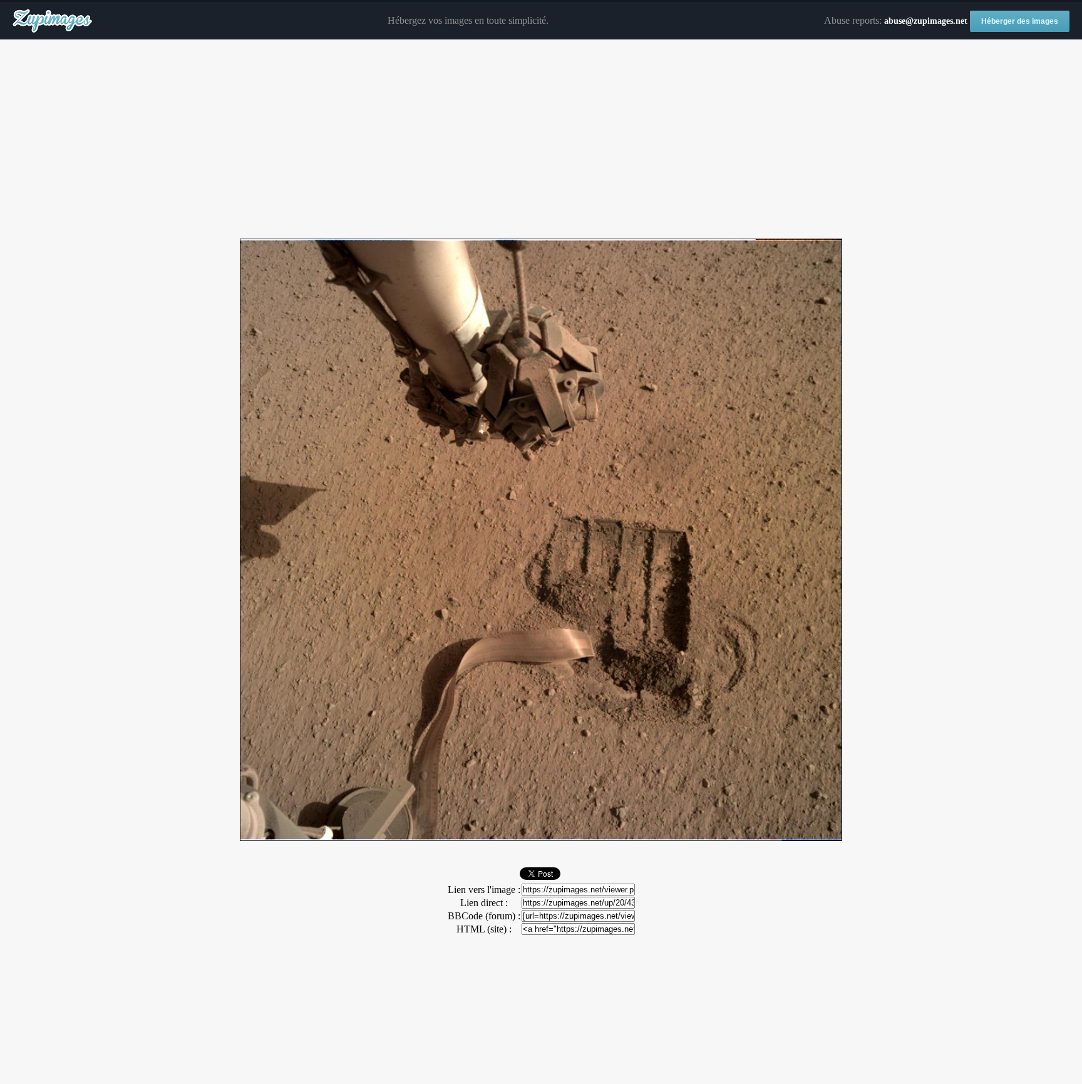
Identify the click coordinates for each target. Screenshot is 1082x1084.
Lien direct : (484, 902)
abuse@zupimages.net (925, 21)
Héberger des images (1019, 21)
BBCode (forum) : (484, 916)
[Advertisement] (541, 139)
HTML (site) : (484, 929)
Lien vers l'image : (484, 889)
